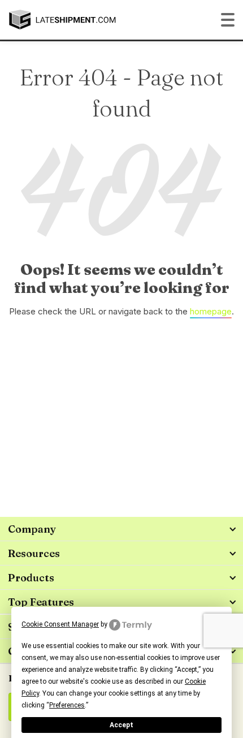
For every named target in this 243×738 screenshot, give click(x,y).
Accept (121, 725)
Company (32, 529)
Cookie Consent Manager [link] (60, 624)
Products (31, 577)
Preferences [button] (67, 705)
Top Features (41, 601)
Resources (34, 553)
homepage (211, 311)
